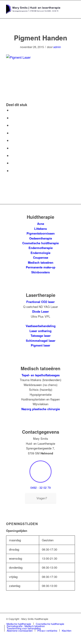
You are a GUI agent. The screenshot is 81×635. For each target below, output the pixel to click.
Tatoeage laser (41, 335)
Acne (40, 223)
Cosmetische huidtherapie (40, 243)
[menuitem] (18, 624)
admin (57, 47)
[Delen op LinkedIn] (12, 140)
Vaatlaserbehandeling (41, 326)
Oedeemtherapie (40, 238)
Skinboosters (40, 272)
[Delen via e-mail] (12, 170)
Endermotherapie (41, 248)
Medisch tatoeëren (40, 262)
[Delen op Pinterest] (12, 132)
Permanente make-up (40, 267)
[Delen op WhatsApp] (12, 125)
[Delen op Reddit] (12, 162)
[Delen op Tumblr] (12, 148)
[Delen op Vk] (12, 155)
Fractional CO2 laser (40, 302)
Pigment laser (40, 345)
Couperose (40, 257)
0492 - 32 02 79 (40, 487)
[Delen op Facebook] (12, 110)
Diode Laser (40, 311)
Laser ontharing (40, 331)
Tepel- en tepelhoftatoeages (41, 375)
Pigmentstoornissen (41, 233)
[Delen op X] (12, 117)
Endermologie (40, 253)
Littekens (40, 228)
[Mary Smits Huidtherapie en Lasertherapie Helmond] (33, 9)
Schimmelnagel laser (40, 340)
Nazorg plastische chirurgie (40, 409)
